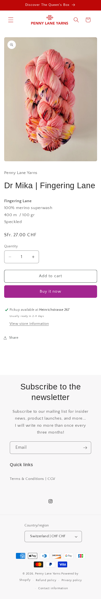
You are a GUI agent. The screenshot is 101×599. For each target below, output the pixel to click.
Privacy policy (72, 580)
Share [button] (14, 338)
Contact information (53, 588)
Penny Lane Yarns (47, 573)
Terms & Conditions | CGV (32, 479)
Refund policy (46, 580)
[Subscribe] (85, 447)
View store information (29, 324)
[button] (11, 20)
